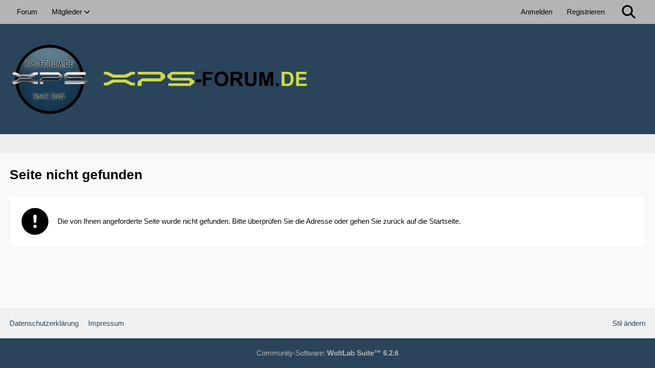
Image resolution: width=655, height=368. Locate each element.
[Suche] (628, 12)
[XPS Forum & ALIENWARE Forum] (327, 79)
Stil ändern (628, 323)
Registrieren (586, 12)
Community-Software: (327, 353)
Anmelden (536, 12)
